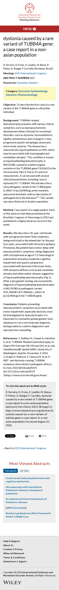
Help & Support (11, 541)
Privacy (19, 549)
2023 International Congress (31, 73)
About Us (8, 545)
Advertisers (9, 561)
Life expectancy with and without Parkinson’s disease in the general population (24, 490)
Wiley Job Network (13, 553)
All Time (24, 470)
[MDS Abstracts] (29, 20)
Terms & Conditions (14, 557)
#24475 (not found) (16, 507)
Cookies (7, 549)
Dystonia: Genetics (27, 82)
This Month (11, 470)
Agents (23, 561)
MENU (28, 29)
